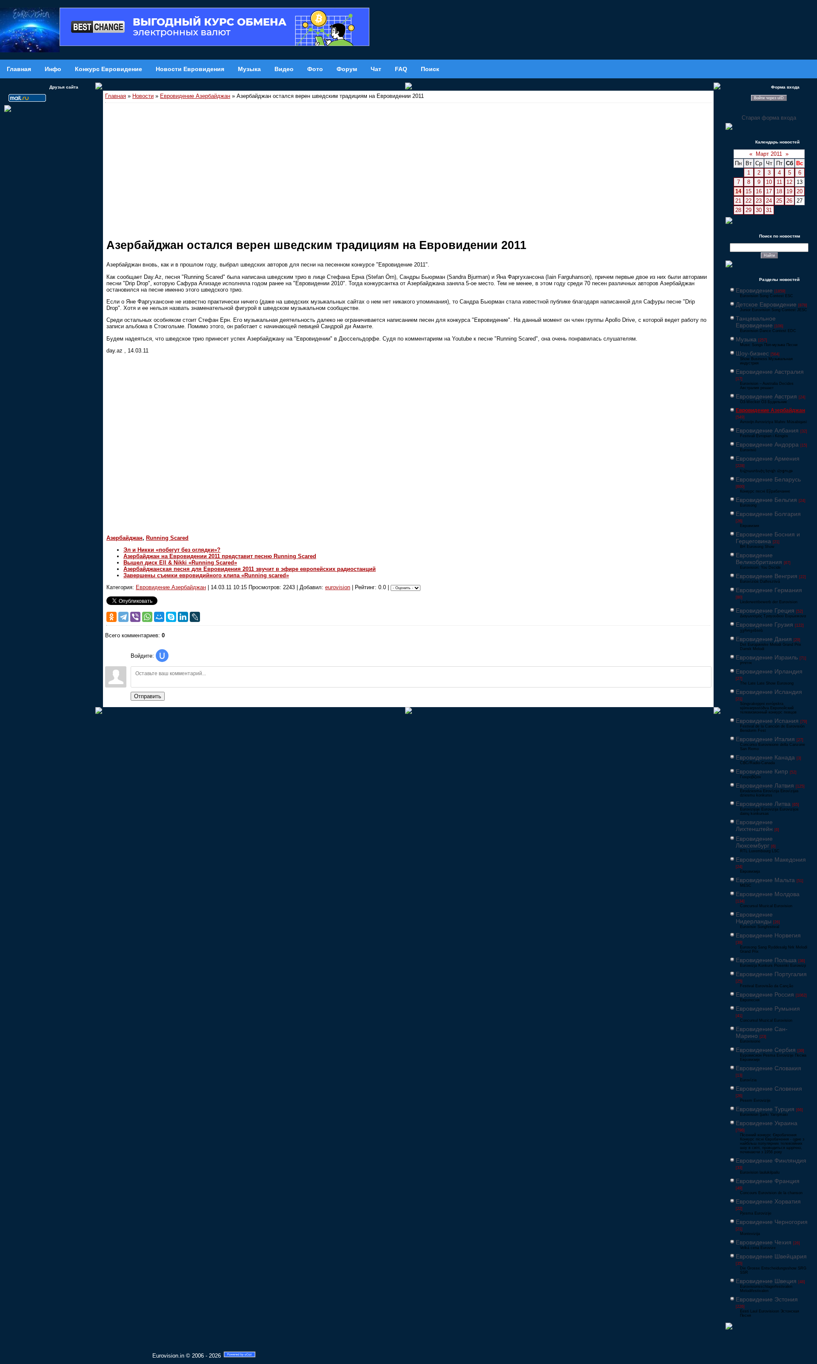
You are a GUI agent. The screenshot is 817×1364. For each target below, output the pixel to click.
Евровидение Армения (768, 458)
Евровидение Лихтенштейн (754, 825)
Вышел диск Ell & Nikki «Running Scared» (180, 562)
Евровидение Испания (767, 720)
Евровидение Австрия (766, 396)
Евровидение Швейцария (771, 1256)
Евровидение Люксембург (754, 842)
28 (738, 210)
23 (759, 201)
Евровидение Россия (765, 994)
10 (769, 182)
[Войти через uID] (162, 655)
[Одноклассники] (111, 617)
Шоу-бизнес (752, 353)
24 (769, 201)
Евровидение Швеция (766, 1281)
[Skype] (171, 617)
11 (779, 182)
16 (759, 191)
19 (789, 191)
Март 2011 (769, 154)
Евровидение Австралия (770, 371)
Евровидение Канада (765, 757)
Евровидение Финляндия (771, 1160)
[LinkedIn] (183, 617)
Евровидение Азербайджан (195, 96)
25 (779, 201)
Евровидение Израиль (767, 657)
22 (748, 201)
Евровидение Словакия (768, 1068)
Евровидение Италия (765, 739)
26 (789, 201)
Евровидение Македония (771, 859)
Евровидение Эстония (767, 1299)
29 (748, 210)
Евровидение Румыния (768, 1008)
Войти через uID (769, 98)
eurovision (337, 587)
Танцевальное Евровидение (756, 322)
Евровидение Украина (766, 1123)
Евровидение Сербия (766, 1049)
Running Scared (167, 538)
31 (769, 210)
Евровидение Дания (764, 639)
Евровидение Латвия (765, 785)
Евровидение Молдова (768, 894)
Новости (143, 96)
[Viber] (135, 617)
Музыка (746, 339)
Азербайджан (124, 538)
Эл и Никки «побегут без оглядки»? (171, 550)
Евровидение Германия (769, 590)
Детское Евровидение (766, 304)
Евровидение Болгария (768, 513)
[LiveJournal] (195, 617)
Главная (115, 96)
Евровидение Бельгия (766, 499)
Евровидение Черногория (772, 1221)
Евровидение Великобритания (759, 558)
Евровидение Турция (765, 1109)
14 (738, 191)
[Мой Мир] (159, 617)
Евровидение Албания (767, 430)
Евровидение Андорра (767, 444)
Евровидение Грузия (764, 624)
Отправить (147, 696)
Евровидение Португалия (771, 974)
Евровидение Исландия (769, 691)
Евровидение (754, 290)
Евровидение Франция (768, 1181)
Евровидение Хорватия (768, 1201)
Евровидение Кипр (762, 771)
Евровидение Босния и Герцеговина (768, 537)
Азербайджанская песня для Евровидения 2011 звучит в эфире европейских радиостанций (249, 569)
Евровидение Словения (769, 1088)
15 (748, 191)
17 (769, 191)
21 (738, 201)
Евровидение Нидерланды (754, 918)
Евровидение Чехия (763, 1242)
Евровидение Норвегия (768, 935)
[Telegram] (123, 617)
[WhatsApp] (147, 617)
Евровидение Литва (763, 803)
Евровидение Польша (766, 960)
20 (800, 191)
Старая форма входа (769, 118)
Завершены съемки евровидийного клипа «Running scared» (206, 575)
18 (779, 191)
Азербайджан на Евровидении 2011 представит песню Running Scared (219, 556)
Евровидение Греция (765, 610)
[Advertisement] (408, 166)
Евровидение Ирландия (769, 671)
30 (759, 210)
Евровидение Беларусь (768, 479)
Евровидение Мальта (765, 880)
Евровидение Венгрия (766, 576)
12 (789, 182)
